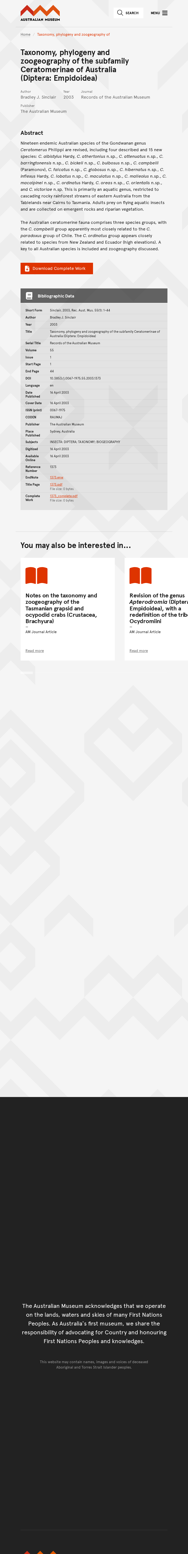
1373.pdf (56, 484)
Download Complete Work (59, 268)
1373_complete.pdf (64, 496)
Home (25, 34)
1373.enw (56, 477)
